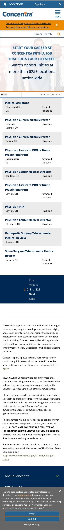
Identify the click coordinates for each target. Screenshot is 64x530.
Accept (32, 513)
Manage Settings (32, 524)
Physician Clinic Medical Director (27, 120)
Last (32, 299)
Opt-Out (32, 519)
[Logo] (17, 14)
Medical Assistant (17, 103)
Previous (32, 285)
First (32, 280)
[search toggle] (60, 4)
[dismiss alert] (57, 25)
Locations (16, 4)
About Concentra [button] (17, 476)
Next (32, 294)
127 (38, 289)
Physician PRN (15, 206)
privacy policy (24, 495)
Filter (4, 94)
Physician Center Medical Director (28, 172)
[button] (58, 14)
